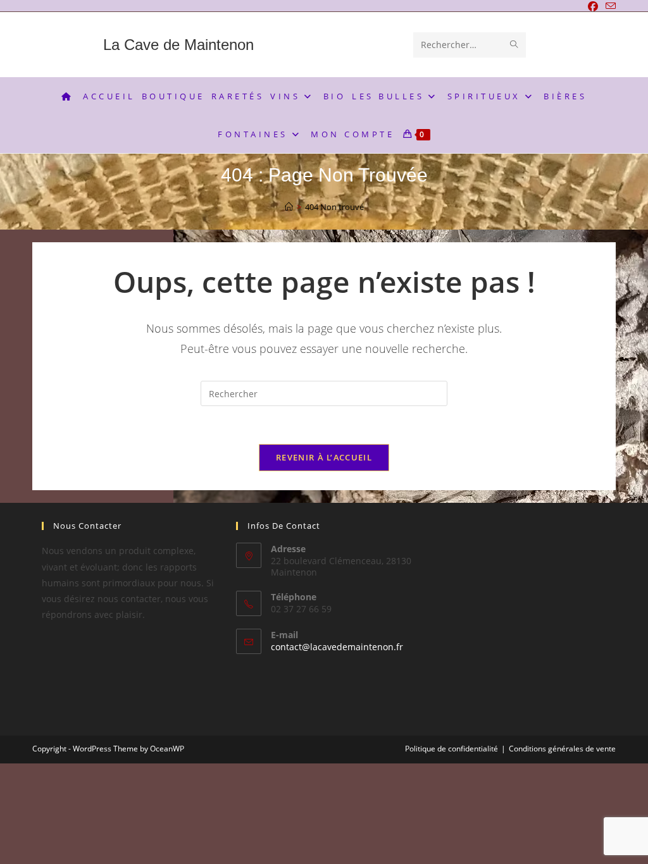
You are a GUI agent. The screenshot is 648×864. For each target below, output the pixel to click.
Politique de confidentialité (451, 748)
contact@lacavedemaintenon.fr (337, 647)
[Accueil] (289, 207)
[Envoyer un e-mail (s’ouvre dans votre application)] (609, 6)
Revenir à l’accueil (324, 457)
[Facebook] (593, 6)
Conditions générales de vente (562, 748)
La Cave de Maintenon (178, 44)
